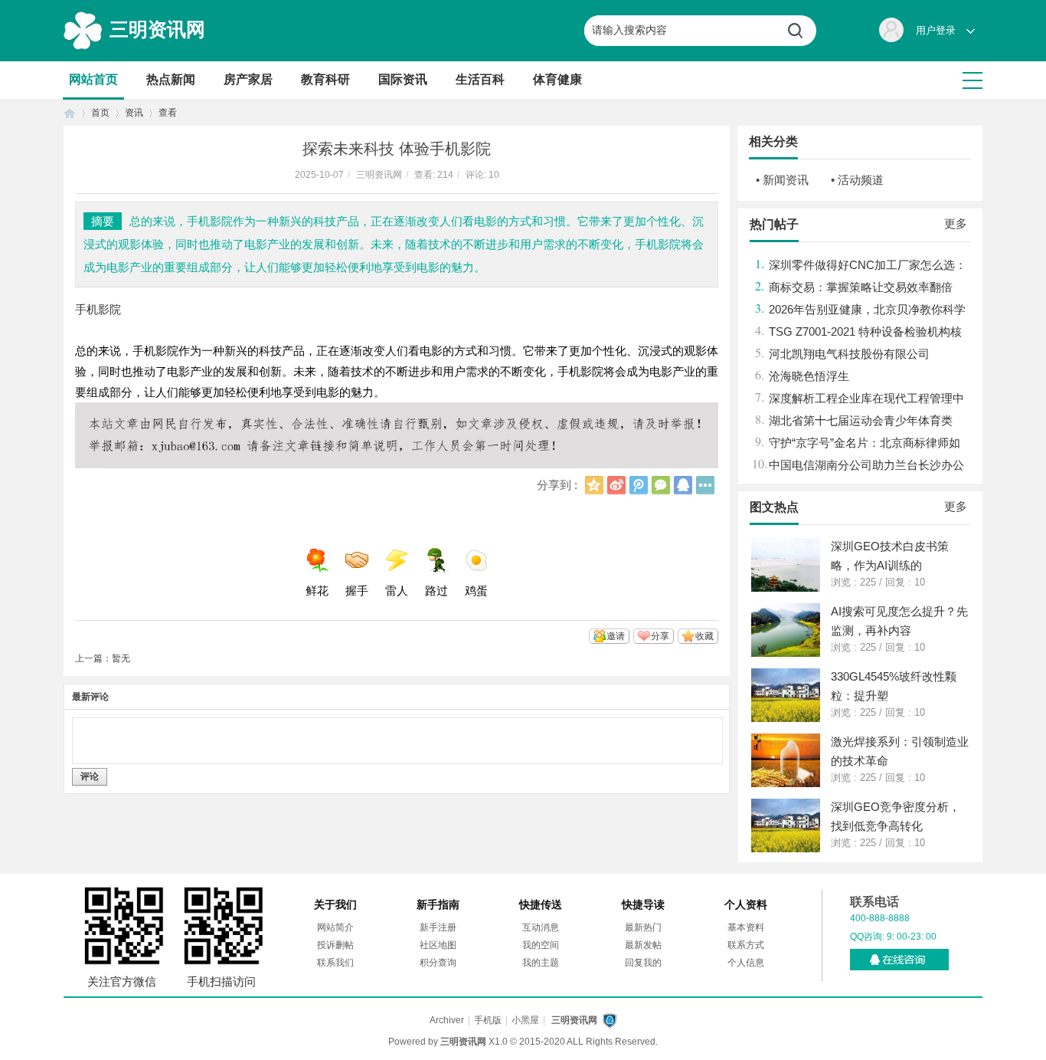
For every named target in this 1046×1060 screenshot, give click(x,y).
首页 (70, 113)
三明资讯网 (157, 29)
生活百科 (480, 79)
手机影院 (98, 309)
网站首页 (93, 79)
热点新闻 (170, 79)
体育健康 (557, 79)
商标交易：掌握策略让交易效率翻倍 (861, 287)
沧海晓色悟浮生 (809, 375)
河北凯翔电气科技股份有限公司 (849, 353)
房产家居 (248, 79)
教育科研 (325, 79)
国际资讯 (402, 79)
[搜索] (801, 30)
